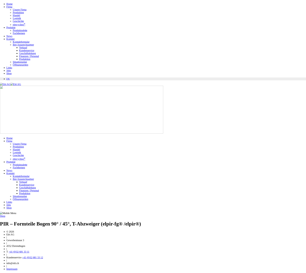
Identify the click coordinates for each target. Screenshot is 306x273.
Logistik (17, 18)
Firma (9, 6)
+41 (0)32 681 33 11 (19, 251)
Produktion (18, 12)
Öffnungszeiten (20, 64)
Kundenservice (26, 50)
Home (9, 4)
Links (9, 67)
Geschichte (18, 21)
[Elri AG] (10, 84)
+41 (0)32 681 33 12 (32, 257)
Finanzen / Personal (29, 56)
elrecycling (19, 24)
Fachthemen (19, 33)
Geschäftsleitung (27, 53)
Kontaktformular (21, 41)
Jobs (8, 70)
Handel (16, 15)
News (9, 36)
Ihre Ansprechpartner (23, 44)
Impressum (11, 269)
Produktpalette (20, 30)
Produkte (10, 27)
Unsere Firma (19, 9)
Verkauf (23, 47)
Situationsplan (20, 62)
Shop (9, 73)
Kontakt (10, 39)
